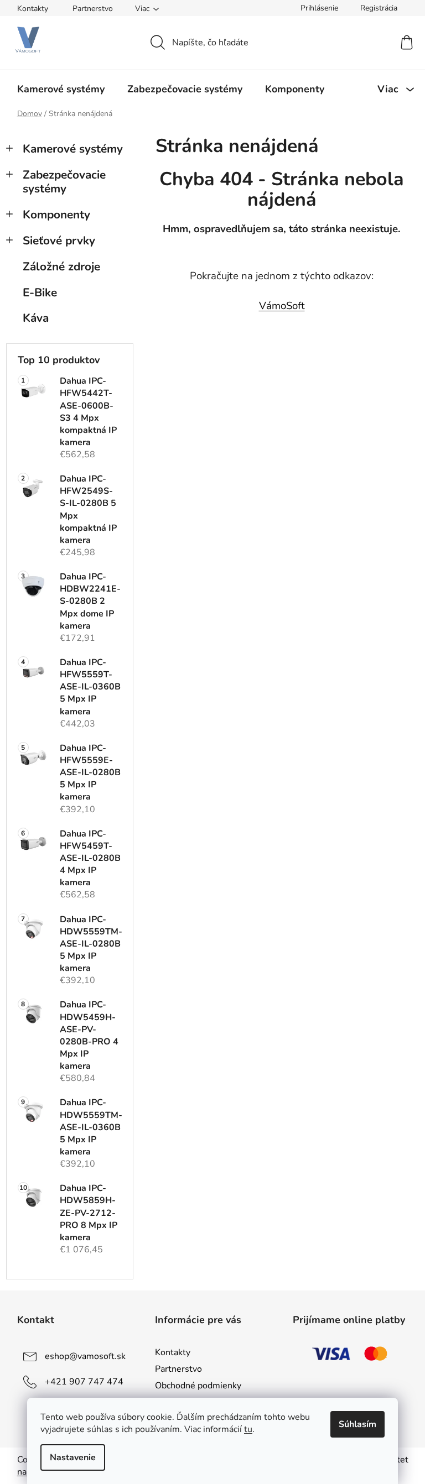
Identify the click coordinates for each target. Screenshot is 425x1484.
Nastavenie (73, 1457)
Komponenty (56, 214)
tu (248, 1429)
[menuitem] (61, 89)
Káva (36, 318)
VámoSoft (282, 306)
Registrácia (378, 8)
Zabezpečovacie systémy (64, 181)
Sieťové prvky (59, 240)
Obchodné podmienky (198, 1386)
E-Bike (40, 292)
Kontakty (32, 8)
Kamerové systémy (73, 148)
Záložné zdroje (61, 266)
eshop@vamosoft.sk (85, 1356)
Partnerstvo (92, 8)
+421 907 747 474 (84, 1382)
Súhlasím (357, 1424)
